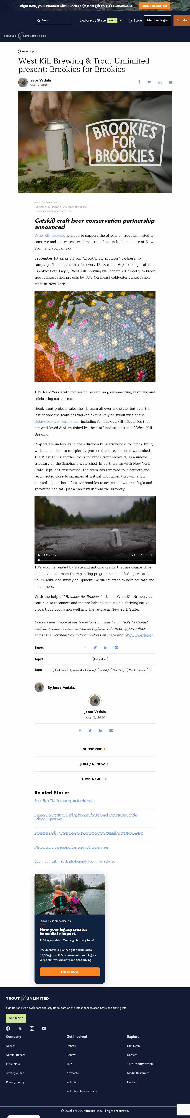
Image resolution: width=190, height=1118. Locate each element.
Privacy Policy (15, 1082)
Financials (13, 1064)
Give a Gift (92, 778)
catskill (103, 670)
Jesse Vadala (40, 80)
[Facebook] (8, 1028)
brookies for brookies (83, 670)
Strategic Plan (15, 1073)
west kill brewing (137, 670)
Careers (132, 1054)
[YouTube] (44, 1028)
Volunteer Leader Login (82, 1091)
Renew (71, 1054)
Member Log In (157, 21)
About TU (12, 1046)
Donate (181, 21)
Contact (132, 1082)
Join (69, 1064)
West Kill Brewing (50, 236)
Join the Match (154, 5)
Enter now (69, 972)
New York (118, 670)
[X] (20, 1028)
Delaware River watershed (57, 422)
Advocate (73, 1073)
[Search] (38, 20)
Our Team (133, 1046)
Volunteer (73, 1082)
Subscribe (92, 749)
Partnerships (27, 51)
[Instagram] (32, 1028)
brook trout (60, 670)
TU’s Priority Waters (140, 1064)
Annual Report (15, 1054)
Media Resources (138, 1073)
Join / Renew (92, 764)
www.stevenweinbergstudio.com (53, 211)
